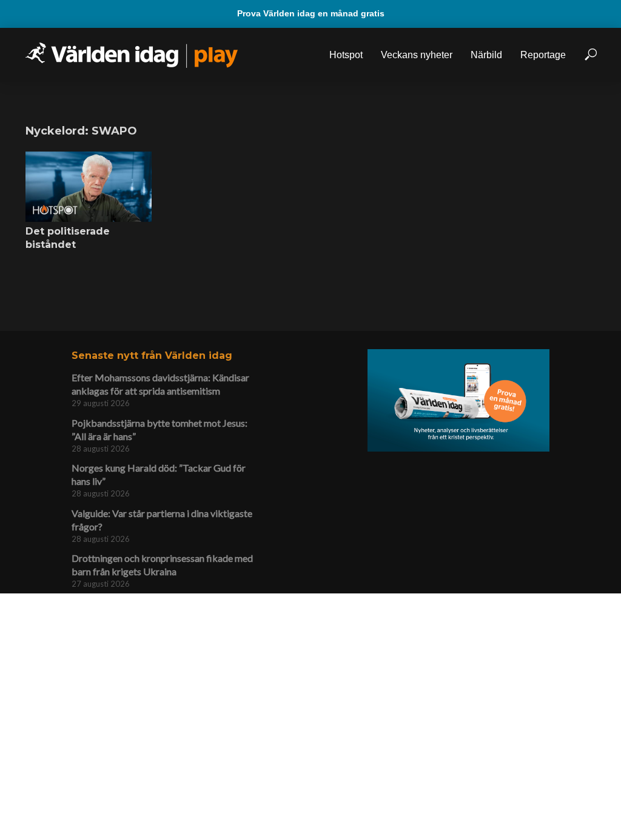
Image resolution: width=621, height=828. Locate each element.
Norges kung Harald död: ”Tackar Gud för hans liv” (159, 474)
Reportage (543, 55)
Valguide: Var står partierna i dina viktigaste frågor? (162, 519)
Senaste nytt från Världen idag (152, 355)
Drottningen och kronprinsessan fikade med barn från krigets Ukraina (162, 564)
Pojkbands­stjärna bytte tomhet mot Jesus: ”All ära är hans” (159, 429)
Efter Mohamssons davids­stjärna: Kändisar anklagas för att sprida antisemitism (160, 384)
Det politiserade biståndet (67, 237)
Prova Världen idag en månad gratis (310, 13)
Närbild (486, 55)
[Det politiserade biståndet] (88, 187)
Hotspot (346, 55)
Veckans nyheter (416, 55)
